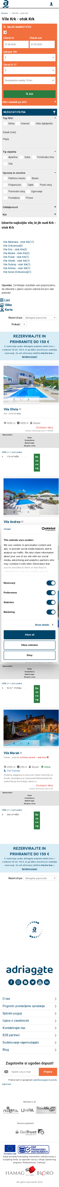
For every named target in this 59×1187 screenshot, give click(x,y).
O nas (6, 999)
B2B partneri (11, 1035)
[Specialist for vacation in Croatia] (29, 970)
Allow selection (29, 645)
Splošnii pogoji (29, 356)
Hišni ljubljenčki (44, 123)
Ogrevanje (36, 191)
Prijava (48, 1071)
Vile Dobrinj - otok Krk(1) (16, 264)
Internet (25, 123)
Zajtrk (30, 184)
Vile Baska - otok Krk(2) (16, 253)
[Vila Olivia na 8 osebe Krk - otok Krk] (29, 384)
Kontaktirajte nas (14, 1028)
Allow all (29, 634)
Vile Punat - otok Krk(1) (16, 256)
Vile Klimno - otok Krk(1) (16, 268)
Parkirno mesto (16, 178)
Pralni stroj (46, 184)
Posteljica (14, 197)
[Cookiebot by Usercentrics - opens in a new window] (42, 529)
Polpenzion (14, 184)
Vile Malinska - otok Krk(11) (18, 241)
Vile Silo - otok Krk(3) (15, 249)
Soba (28, 157)
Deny (29, 655)
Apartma (13, 157)
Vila (10, 163)
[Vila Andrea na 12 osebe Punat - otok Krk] (29, 496)
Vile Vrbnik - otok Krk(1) (16, 260)
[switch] (50, 592)
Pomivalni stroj (16, 191)
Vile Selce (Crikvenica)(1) (17, 272)
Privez (29, 197)
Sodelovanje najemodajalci (21, 1042)
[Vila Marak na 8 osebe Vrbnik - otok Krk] (29, 727)
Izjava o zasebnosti (16, 1020)
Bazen (35, 178)
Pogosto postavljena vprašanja (24, 1006)
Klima (11, 123)
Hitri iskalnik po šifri (15, 102)
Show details (42, 624)
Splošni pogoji (12, 1013)
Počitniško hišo (46, 157)
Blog (6, 1050)
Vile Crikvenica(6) (12, 245)
